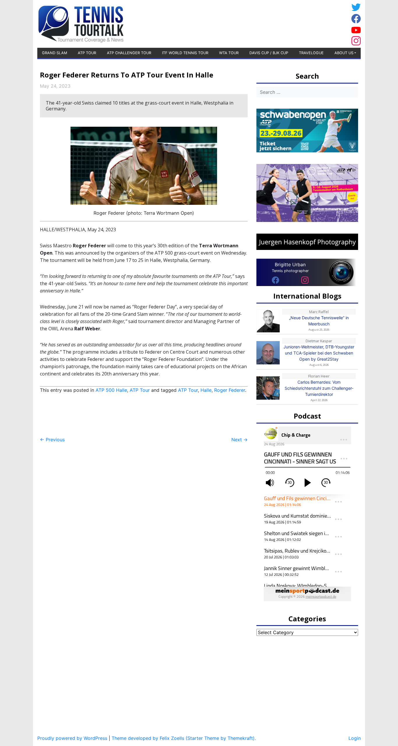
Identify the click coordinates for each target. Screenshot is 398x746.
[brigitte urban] (275, 279)
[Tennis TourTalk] (80, 23)
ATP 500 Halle (111, 390)
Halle (206, 390)
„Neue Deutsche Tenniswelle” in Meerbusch (319, 320)
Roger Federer (229, 390)
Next (239, 439)
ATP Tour (87, 53)
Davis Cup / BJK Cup (268, 53)
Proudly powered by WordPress (72, 738)
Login (354, 738)
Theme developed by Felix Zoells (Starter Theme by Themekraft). (184, 738)
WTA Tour (229, 53)
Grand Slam (54, 53)
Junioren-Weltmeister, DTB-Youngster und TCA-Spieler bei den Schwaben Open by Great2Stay (318, 352)
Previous (52, 439)
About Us (343, 53)
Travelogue (311, 53)
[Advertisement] (302, 23)
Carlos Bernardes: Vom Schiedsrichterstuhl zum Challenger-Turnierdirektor (319, 388)
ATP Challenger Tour (129, 53)
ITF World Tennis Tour (185, 53)
